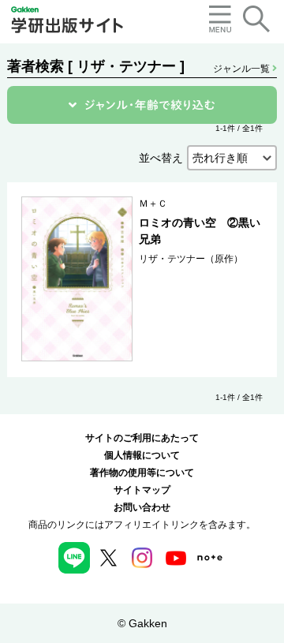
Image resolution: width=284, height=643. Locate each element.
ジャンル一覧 (242, 68)
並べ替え (161, 157)
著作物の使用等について (142, 472)
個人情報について (142, 455)
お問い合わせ (142, 507)
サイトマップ (142, 489)
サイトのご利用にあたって (142, 437)
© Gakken (142, 623)
